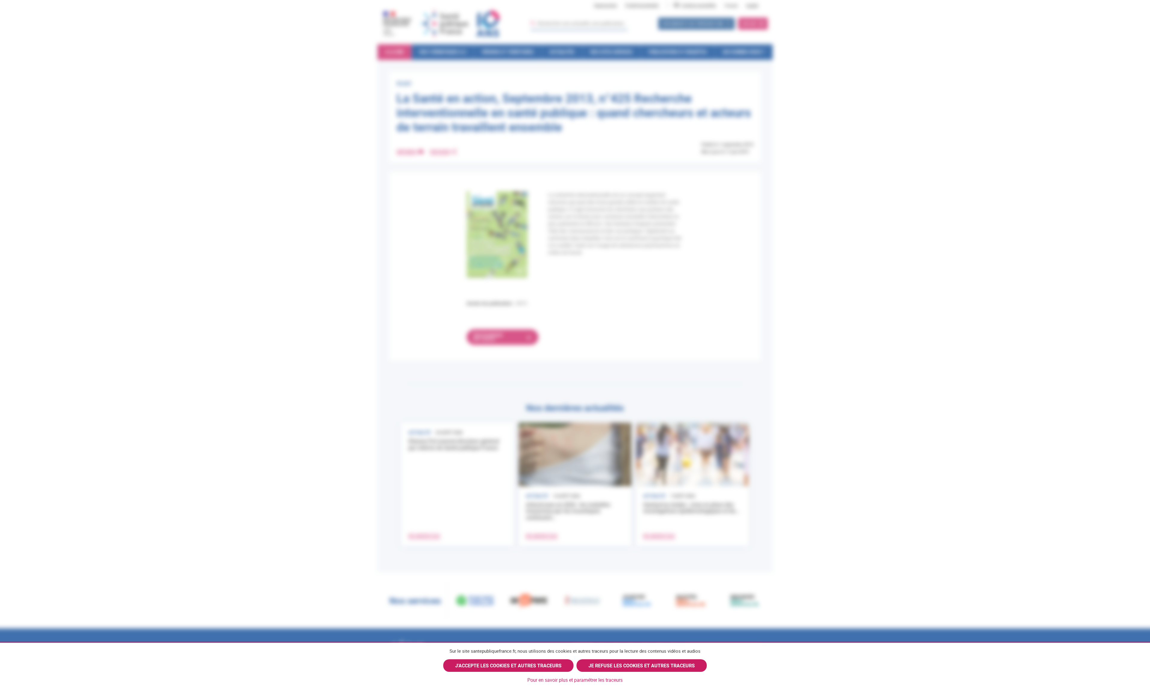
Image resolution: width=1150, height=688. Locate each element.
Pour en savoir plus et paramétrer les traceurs (575, 680)
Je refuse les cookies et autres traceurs (641, 665)
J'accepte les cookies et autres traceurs (508, 665)
